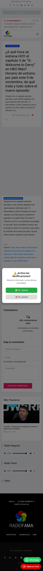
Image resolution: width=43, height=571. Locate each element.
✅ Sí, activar (21, 290)
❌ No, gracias (21, 297)
